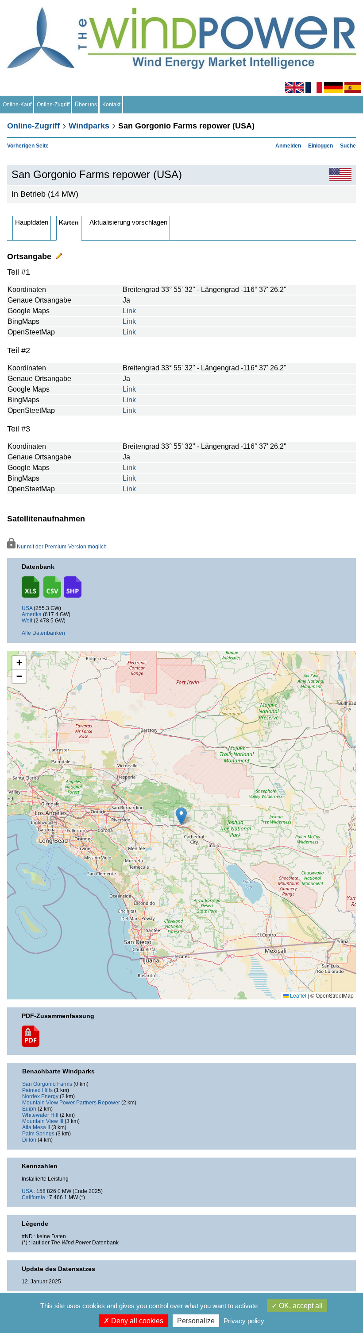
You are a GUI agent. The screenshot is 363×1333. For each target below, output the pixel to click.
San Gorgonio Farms (47, 1084)
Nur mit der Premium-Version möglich (60, 547)
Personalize (196, 1321)
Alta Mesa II (36, 1127)
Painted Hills (37, 1090)
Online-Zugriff (53, 104)
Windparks (89, 125)
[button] (19, 663)
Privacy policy (244, 1321)
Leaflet (297, 995)
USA (27, 608)
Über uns (86, 104)
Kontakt (111, 104)
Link (129, 311)
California (33, 1197)
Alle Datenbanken (43, 633)
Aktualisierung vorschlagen (128, 222)
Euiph (29, 1109)
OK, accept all (300, 1306)
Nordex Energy (40, 1096)
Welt (27, 621)
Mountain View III (42, 1121)
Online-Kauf (17, 104)
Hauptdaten (31, 222)
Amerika (32, 614)
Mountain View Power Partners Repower (71, 1103)
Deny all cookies (136, 1321)
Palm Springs (38, 1134)
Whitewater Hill (40, 1115)
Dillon (29, 1140)
